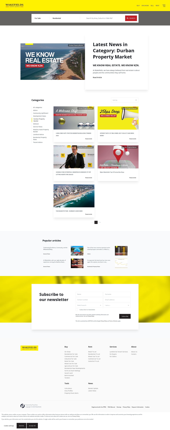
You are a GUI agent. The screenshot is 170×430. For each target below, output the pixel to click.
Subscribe (125, 316)
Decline (21, 426)
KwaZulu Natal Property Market (41, 131)
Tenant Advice (37, 142)
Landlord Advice (38, 134)
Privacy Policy (104, 321)
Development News (39, 116)
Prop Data (35, 405)
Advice (35, 110)
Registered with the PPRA (99, 407)
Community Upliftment (40, 113)
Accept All (32, 426)
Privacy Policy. (91, 316)
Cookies (147, 407)
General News (37, 127)
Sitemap (119, 407)
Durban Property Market (39, 120)
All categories (37, 107)
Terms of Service (113, 321)
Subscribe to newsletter (87, 310)
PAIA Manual (111, 407)
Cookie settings (9, 426)
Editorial (36, 124)
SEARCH (132, 18)
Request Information (138, 407)
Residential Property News (40, 138)
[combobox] (99, 18)
